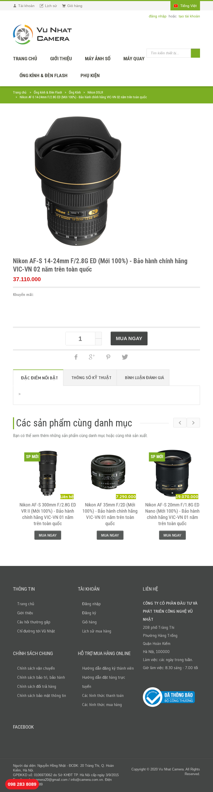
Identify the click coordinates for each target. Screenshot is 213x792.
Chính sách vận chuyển (36, 668)
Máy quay (133, 59)
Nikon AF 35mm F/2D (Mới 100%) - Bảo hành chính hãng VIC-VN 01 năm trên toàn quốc (106, 514)
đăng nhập (158, 16)
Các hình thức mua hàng (102, 704)
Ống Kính (75, 92)
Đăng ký (89, 612)
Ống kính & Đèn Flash (43, 75)
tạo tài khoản (189, 16)
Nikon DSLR (95, 92)
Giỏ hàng (89, 621)
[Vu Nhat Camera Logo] (42, 34)
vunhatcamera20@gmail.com (46, 780)
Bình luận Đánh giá (144, 377)
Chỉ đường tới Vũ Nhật (36, 631)
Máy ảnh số (97, 59)
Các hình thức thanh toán (103, 695)
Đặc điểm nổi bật (39, 377)
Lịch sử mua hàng (96, 631)
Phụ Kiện (90, 75)
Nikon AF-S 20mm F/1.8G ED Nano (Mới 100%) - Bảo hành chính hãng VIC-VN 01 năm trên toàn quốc (169, 514)
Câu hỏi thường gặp (33, 621)
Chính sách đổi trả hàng (36, 686)
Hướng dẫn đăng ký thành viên (108, 668)
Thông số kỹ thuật (91, 377)
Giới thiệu (61, 59)
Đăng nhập (91, 603)
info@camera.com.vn (87, 780)
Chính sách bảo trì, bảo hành (41, 677)
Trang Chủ (25, 59)
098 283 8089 (22, 784)
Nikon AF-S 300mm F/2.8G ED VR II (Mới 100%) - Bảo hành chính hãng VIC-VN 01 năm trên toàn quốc (44, 514)
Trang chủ (19, 92)
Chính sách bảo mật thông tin (41, 695)
